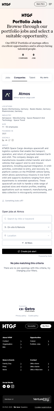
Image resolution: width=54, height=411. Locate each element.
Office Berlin (34, 367)
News (5, 370)
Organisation (7, 344)
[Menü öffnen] (50, 4)
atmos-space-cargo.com (24, 97)
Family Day (7, 364)
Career (33, 341)
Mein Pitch (41, 4)
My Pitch (45, 326)
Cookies (38, 407)
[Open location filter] (48, 235)
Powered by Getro (45, 256)
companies (19, 77)
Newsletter (32, 326)
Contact (6, 341)
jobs (7, 77)
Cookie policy (33, 316)
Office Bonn (34, 364)
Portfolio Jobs (35, 344)
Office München (36, 370)
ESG (4, 347)
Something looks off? (14, 201)
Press (4, 367)
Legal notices (46, 407)
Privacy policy (21, 316)
